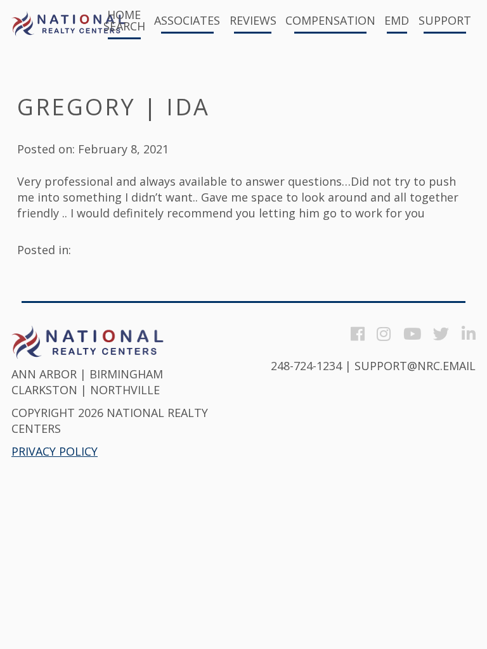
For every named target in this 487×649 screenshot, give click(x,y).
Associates (187, 21)
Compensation (330, 21)
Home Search (124, 21)
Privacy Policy (54, 451)
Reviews (253, 21)
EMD (396, 21)
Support (445, 21)
